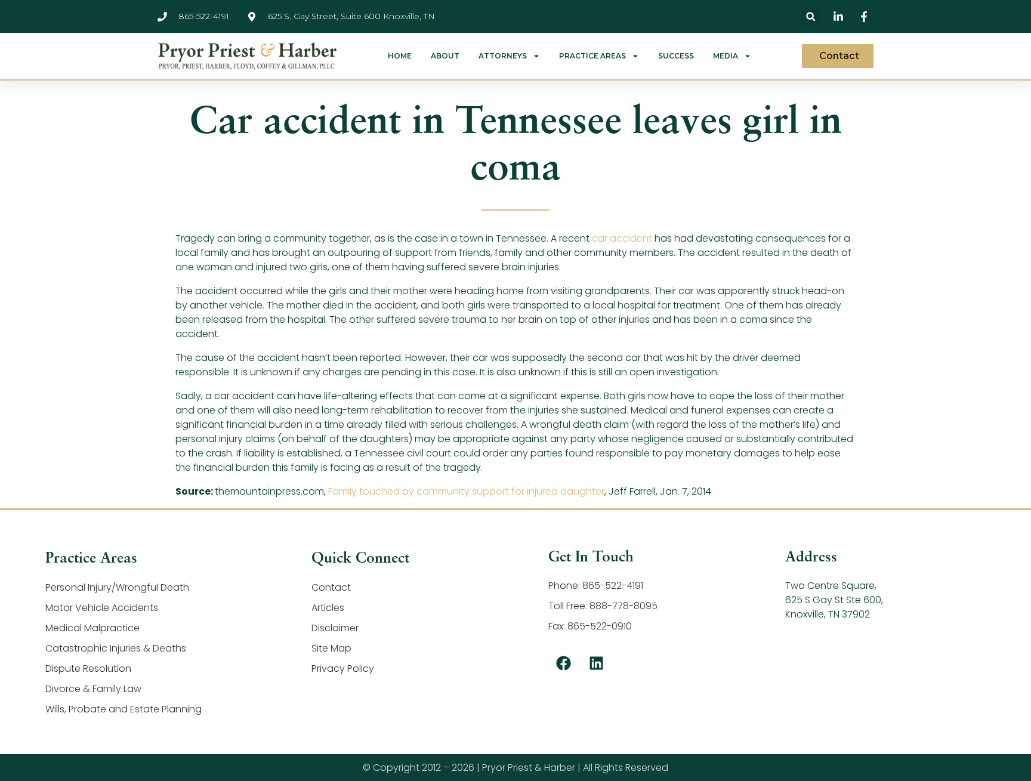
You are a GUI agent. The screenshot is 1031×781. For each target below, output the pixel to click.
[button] (810, 16)
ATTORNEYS (503, 56)
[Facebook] (563, 663)
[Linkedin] (596, 663)
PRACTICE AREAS (592, 56)
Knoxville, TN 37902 (827, 614)
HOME (400, 56)
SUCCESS (676, 56)
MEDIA (725, 56)
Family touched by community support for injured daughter (466, 491)
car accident (622, 238)
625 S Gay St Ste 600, (834, 600)
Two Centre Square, (830, 585)
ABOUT (445, 56)
